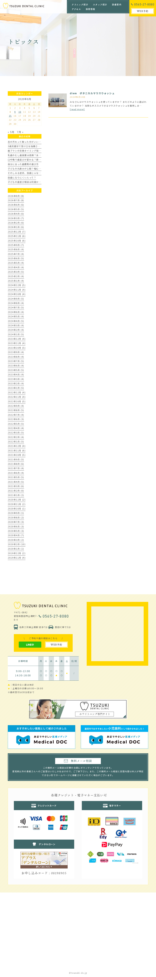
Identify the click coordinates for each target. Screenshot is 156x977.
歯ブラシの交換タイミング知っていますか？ (31, 150)
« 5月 (11, 132)
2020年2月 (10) (16, 544)
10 (19, 111)
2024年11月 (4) (16, 289)
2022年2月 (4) (16, 437)
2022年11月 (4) (16, 396)
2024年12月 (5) (16, 285)
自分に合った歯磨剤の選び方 (23, 164)
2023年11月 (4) (16, 343)
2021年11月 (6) (16, 450)
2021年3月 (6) (16, 486)
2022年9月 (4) (16, 405)
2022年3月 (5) (16, 432)
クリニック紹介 (80, 4)
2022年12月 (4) (16, 392)
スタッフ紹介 (100, 4)
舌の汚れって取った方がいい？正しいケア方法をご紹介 (37, 141)
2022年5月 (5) (16, 423)
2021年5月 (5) (16, 477)
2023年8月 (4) (16, 356)
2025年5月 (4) (16, 262)
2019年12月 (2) (16, 553)
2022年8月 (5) (16, 410)
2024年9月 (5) (16, 298)
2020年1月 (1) (16, 548)
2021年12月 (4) (16, 445)
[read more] (77, 109)
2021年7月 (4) (16, 468)
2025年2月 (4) (16, 276)
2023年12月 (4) (16, 338)
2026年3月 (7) (16, 218)
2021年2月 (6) (16, 490)
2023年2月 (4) (16, 383)
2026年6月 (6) (16, 204)
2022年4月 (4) (16, 428)
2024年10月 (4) (16, 294)
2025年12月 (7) (16, 231)
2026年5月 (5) (16, 209)
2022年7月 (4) (16, 414)
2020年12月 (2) (16, 499)
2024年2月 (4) (16, 329)
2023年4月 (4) (16, 374)
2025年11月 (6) (16, 236)
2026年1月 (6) (16, 227)
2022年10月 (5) (16, 401)
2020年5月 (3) (16, 530)
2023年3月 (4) (16, 379)
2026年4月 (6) (16, 213)
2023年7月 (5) (16, 361)
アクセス (76, 9)
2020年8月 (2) (16, 517)
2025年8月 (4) (16, 249)
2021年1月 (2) (16, 495)
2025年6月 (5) (16, 258)
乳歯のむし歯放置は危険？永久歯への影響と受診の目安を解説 (41, 155)
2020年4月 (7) (16, 535)
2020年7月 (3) (16, 521)
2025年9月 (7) (16, 245)
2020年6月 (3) (16, 526)
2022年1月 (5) (16, 441)
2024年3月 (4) (16, 325)
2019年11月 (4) (16, 557)
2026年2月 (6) (16, 222)
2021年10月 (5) (16, 454)
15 (10, 115)
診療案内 (116, 4)
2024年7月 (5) (16, 307)
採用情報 (90, 9)
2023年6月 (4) (16, 365)
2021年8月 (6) (16, 463)
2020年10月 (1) (16, 508)
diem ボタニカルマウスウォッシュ (92, 93)
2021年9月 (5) (16, 459)
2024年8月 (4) (16, 303)
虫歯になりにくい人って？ (22, 177)
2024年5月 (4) (16, 316)
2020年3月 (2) (16, 539)
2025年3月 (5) (16, 271)
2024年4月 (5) (16, 321)
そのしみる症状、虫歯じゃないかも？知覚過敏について (37, 172)
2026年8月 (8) (16, 195)
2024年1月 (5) (16, 334)
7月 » (20, 132)
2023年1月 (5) (16, 387)
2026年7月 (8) (16, 200)
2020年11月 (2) (16, 504)
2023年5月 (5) (16, 370)
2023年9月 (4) (16, 352)
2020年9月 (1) (16, 512)
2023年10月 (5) (16, 347)
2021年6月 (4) (16, 472)
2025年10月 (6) (16, 240)
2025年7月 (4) (16, 253)
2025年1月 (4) (16, 280)
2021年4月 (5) (16, 481)
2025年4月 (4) (16, 267)
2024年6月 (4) (16, 312)
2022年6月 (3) (16, 419)
